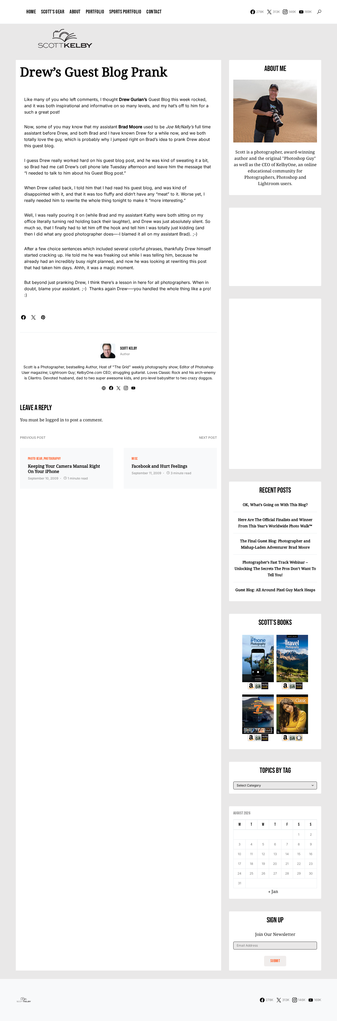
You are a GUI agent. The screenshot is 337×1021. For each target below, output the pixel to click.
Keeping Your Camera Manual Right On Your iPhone (64, 468)
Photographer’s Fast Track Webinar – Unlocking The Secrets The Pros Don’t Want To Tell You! (275, 568)
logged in (55, 420)
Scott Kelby (128, 348)
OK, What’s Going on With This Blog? (275, 504)
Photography (52, 458)
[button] (319, 12)
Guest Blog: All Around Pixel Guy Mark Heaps (275, 589)
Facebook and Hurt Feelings (159, 466)
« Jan (273, 891)
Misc (134, 458)
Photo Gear (35, 458)
